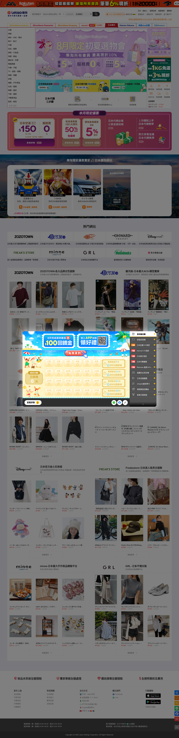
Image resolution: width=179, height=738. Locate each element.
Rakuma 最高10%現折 (143, 367)
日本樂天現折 (139, 356)
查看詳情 (31, 402)
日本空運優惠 (142, 378)
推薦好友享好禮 (143, 372)
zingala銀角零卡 (143, 383)
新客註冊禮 (141, 339)
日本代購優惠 (139, 361)
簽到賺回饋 (141, 334)
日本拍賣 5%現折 (141, 345)
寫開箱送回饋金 (143, 389)
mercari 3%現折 (140, 350)
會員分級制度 (142, 395)
